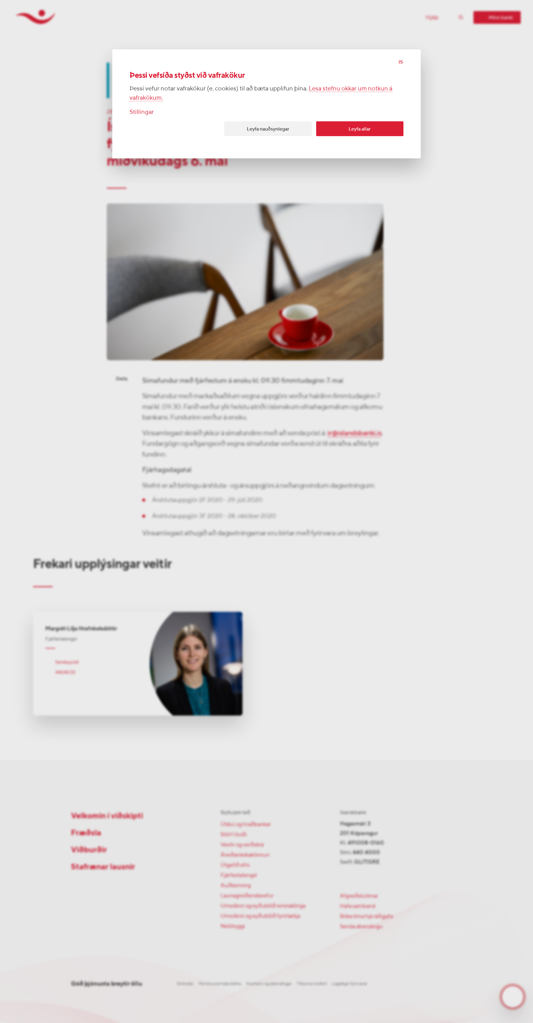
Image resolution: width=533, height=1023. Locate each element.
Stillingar (142, 111)
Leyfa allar (360, 129)
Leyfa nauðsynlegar (268, 129)
